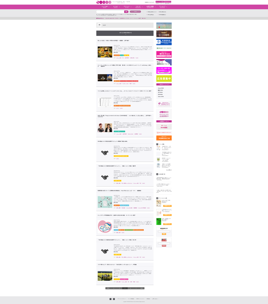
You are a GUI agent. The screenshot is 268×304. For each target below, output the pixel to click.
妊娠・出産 (118, 232)
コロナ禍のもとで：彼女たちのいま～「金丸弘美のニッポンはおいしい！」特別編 (117, 264)
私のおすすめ (116, 55)
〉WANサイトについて (164, 84)
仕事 (131, 281)
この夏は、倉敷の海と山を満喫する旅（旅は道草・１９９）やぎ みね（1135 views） (164, 191)
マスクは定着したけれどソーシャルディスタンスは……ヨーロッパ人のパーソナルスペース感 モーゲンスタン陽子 (124, 91)
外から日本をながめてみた (125, 105)
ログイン (168, 1)
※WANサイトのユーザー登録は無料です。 (164, 3)
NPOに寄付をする (162, 11)
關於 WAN (160, 90)
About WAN (161, 88)
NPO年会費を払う (162, 14)
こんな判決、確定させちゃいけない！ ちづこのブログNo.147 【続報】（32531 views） (163, 185)
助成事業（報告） (117, 180)
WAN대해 (160, 94)
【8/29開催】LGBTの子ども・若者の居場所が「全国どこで (167, 153)
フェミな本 (105, 7)
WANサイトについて (149, 2)
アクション (127, 7)
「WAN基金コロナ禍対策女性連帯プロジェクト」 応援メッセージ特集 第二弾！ (117, 239)
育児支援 (123, 207)
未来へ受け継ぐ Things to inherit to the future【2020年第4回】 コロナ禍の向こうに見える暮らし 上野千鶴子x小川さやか (124, 116)
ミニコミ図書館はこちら (135, 11)
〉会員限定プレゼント (164, 121)
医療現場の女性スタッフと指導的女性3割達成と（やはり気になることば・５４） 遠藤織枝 (119, 190)
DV (140, 183)
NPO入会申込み (151, 14)
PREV (108, 288)
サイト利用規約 (131, 298)
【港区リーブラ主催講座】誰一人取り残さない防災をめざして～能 (166, 165)
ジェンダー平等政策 (142, 207)
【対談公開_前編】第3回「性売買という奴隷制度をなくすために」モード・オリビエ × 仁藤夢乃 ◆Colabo (125, 18)
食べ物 (122, 55)
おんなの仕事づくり (124, 279)
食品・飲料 (126, 55)
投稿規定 (148, 298)
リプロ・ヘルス (125, 83)
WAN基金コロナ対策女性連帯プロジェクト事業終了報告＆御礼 (112, 141)
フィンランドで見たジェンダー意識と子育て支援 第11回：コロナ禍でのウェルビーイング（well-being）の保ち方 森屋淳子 (124, 66)
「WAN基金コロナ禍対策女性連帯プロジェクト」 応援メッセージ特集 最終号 (117, 166)
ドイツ (117, 108)
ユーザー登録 (160, 1)
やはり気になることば (124, 205)
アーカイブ (162, 7)
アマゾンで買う (167, 206)
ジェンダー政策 (129, 207)
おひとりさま (130, 133)
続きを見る (116, 52)
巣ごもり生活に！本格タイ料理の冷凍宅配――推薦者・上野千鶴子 (113, 40)
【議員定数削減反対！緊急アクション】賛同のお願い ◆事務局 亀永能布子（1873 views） (163, 178)
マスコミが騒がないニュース (119, 131)
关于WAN (160, 92)
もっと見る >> (169, 169)
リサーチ (138, 7)
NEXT (142, 288)
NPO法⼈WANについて (152, 11)
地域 (134, 281)
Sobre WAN (161, 96)
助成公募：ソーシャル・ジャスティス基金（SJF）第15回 (166, 159)
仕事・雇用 (118, 207)
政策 (130, 83)
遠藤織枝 (135, 207)
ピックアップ (116, 279)
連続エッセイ (116, 105)
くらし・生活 (118, 57)
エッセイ (115, 7)
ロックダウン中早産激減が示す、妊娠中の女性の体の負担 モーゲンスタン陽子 (116, 215)
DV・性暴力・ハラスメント (127, 183)
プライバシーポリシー (121, 298)
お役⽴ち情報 (150, 7)
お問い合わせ (154, 298)
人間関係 (136, 133)
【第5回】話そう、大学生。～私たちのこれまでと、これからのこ (166, 147)
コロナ (137, 57)
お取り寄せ (132, 57)
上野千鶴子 (127, 57)
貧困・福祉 (118, 183)
